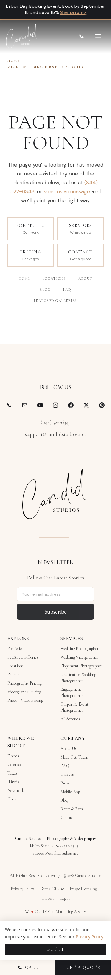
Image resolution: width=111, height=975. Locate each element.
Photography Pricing (24, 683)
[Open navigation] (98, 36)
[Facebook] (71, 405)
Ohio (11, 799)
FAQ (67, 289)
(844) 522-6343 (56, 422)
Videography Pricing (24, 691)
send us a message (67, 191)
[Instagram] (55, 405)
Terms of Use (52, 888)
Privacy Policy (22, 888)
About (85, 278)
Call (31, 967)
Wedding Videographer (79, 657)
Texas (12, 773)
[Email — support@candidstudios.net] (24, 405)
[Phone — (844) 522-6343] (9, 405)
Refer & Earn (71, 809)
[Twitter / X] (86, 405)
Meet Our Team (74, 757)
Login (65, 898)
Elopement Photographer (81, 666)
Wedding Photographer (79, 648)
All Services (70, 719)
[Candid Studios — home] (21, 36)
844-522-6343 (67, 846)
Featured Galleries (55, 300)
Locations (54, 278)
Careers (67, 774)
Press (65, 783)
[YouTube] (40, 405)
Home (13, 61)
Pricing (13, 674)
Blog (45, 289)
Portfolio (14, 648)
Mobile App (70, 791)
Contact (67, 817)
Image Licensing (83, 888)
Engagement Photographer (71, 692)
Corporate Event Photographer (74, 707)
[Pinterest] (102, 405)
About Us (68, 748)
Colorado (14, 764)
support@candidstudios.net (55, 434)
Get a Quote (83, 967)
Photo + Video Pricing (25, 700)
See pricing (73, 12)
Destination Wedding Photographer (78, 677)
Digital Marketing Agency (64, 911)
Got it (55, 949)
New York (15, 790)
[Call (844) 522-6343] (81, 36)
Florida (13, 756)
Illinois (13, 781)
